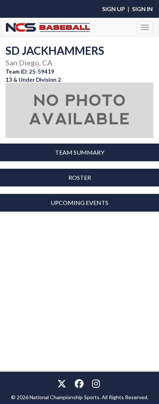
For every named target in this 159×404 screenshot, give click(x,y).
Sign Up (113, 8)
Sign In (142, 8)
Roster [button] (79, 177)
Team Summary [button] (79, 152)
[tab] (79, 152)
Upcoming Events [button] (79, 202)
